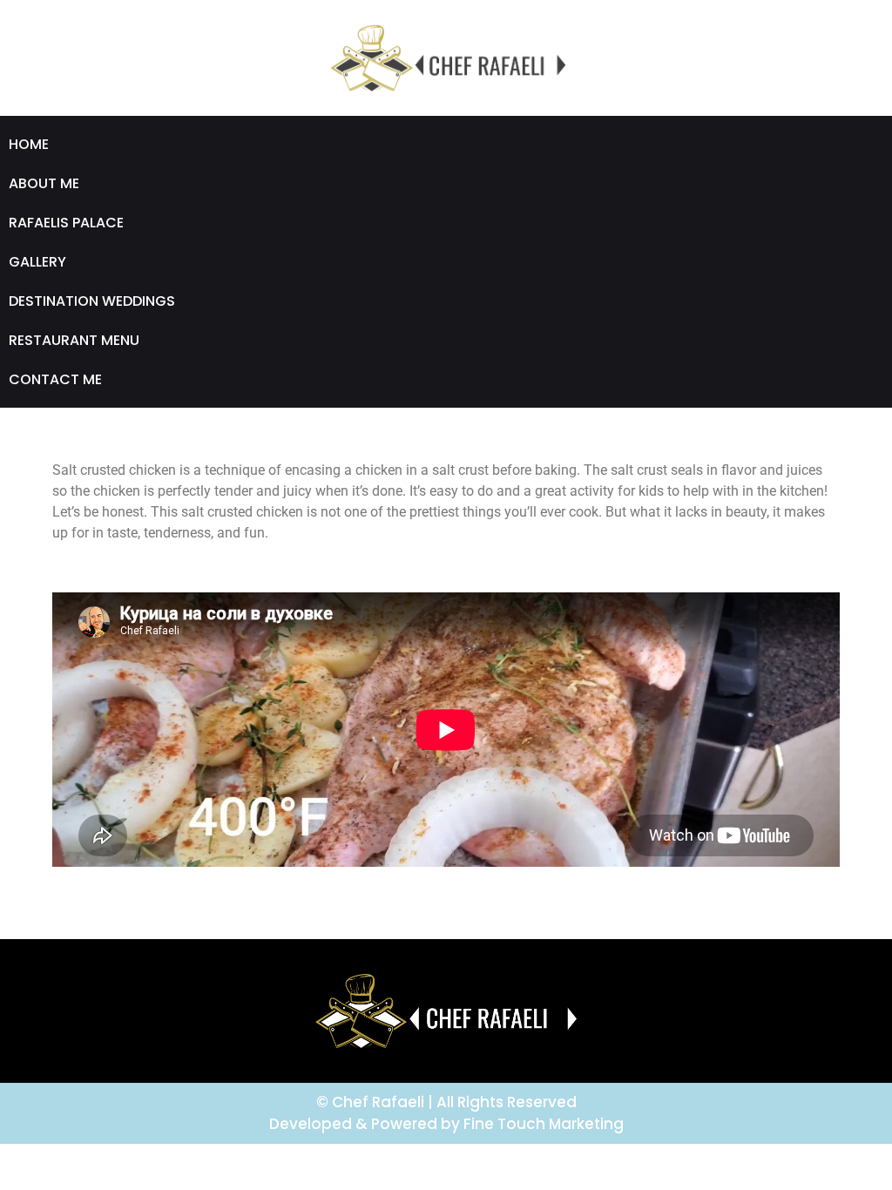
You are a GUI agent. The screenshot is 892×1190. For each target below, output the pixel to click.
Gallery (37, 262)
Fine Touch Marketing (543, 1123)
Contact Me (55, 379)
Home (29, 144)
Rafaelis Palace (66, 223)
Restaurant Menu (74, 340)
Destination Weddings (92, 301)
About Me (44, 183)
